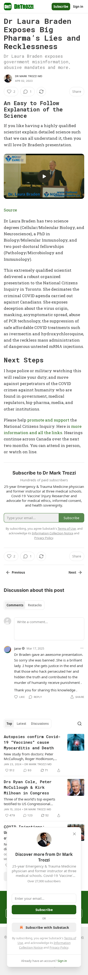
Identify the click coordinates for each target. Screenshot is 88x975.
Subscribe (61, 6)
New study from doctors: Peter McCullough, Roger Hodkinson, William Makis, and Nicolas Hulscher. (29, 756)
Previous (18, 572)
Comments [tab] (15, 605)
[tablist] (24, 605)
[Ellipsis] (82, 648)
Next (72, 572)
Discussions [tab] (40, 723)
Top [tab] (9, 723)
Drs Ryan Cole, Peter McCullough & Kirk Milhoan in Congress (28, 787)
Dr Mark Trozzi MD (28, 76)
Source (10, 210)
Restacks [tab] (35, 605)
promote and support (48, 420)
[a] (44, 176)
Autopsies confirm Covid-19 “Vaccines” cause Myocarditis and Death (32, 742)
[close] (74, 834)
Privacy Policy (59, 947)
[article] (44, 753)
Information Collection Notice (52, 533)
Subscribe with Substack (47, 927)
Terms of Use (67, 528)
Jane (17, 648)
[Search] (79, 723)
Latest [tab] (21, 723)
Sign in (78, 6)
